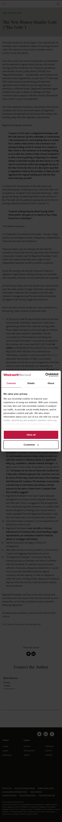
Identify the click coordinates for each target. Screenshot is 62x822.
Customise (29, 444)
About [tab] (51, 383)
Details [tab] (31, 383)
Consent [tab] (11, 383)
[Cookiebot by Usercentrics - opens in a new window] (45, 375)
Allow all (31, 434)
